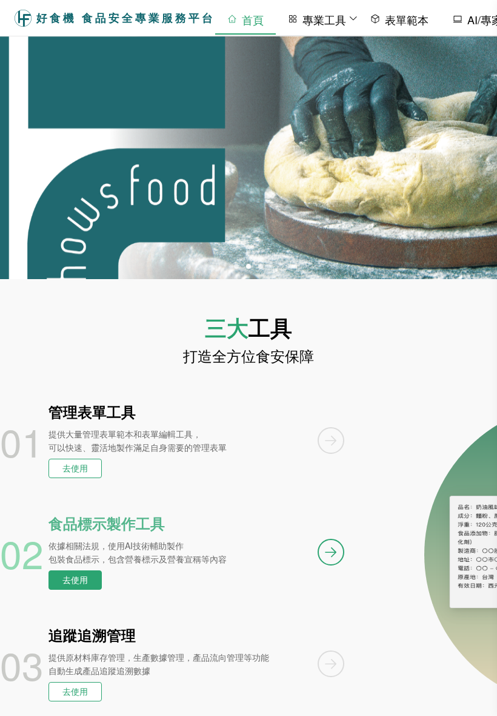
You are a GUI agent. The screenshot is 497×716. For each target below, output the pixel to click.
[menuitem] (245, 18)
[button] (236, 266)
